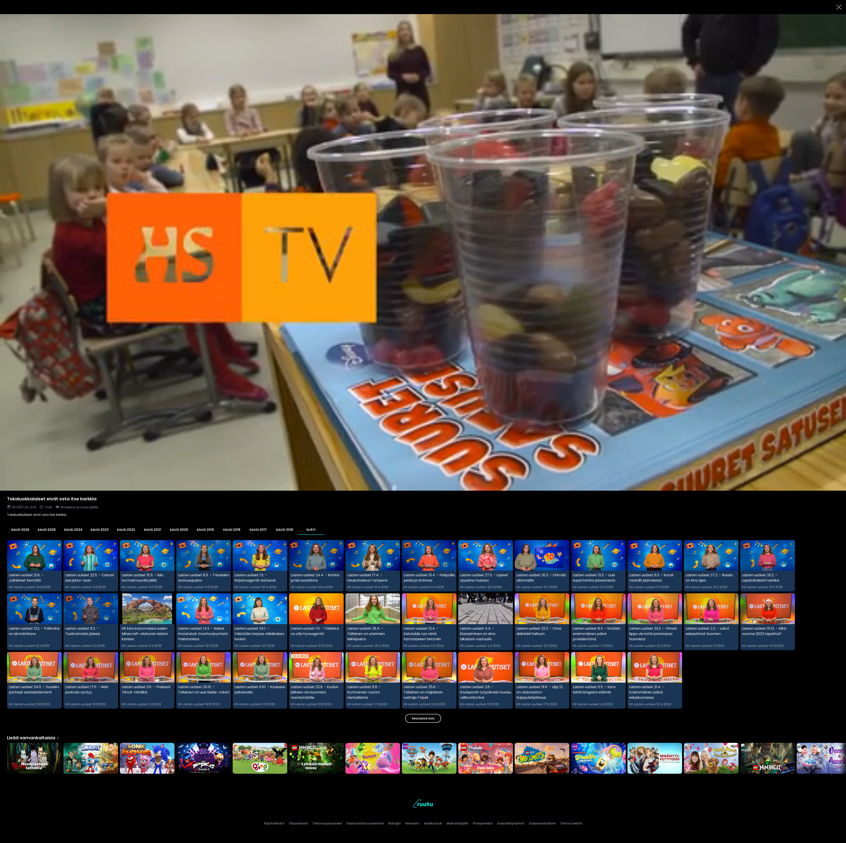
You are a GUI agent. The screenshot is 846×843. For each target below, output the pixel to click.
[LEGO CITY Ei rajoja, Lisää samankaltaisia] (542, 759)
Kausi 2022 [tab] (126, 530)
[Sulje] (839, 7)
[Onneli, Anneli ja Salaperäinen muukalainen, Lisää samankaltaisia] (711, 759)
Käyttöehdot (274, 823)
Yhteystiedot (483, 823)
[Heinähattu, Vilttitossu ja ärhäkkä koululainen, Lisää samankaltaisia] (654, 759)
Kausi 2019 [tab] (205, 530)
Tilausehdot (298, 823)
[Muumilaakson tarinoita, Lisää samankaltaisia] (34, 759)
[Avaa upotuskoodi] (838, 19)
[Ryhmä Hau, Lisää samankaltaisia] (429, 759)
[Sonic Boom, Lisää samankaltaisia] (147, 759)
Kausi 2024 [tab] (73, 530)
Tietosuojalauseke (327, 823)
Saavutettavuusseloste (365, 823)
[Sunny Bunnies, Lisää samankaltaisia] (372, 759)
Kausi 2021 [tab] (152, 530)
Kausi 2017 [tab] (258, 530)
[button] (423, 252)
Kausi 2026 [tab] (20, 530)
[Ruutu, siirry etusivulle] (423, 804)
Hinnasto (412, 823)
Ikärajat (394, 823)
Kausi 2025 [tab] (47, 530)
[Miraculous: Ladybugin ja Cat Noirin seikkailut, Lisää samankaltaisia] (203, 759)
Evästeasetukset (542, 823)
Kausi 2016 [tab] (284, 530)
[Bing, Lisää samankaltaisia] (260, 759)
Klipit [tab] (311, 530)
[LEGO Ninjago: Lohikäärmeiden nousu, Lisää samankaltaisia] (316, 759)
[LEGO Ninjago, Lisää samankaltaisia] (767, 759)
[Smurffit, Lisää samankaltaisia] (90, 759)
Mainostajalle (457, 823)
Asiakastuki (433, 823)
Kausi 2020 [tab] (179, 530)
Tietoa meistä (571, 823)
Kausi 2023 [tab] (100, 530)
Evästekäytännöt (511, 823)
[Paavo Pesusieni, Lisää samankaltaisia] (598, 759)
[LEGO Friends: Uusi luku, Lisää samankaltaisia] (485, 759)
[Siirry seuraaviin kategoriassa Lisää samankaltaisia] (839, 759)
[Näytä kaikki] (423, 757)
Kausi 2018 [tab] (231, 530)
